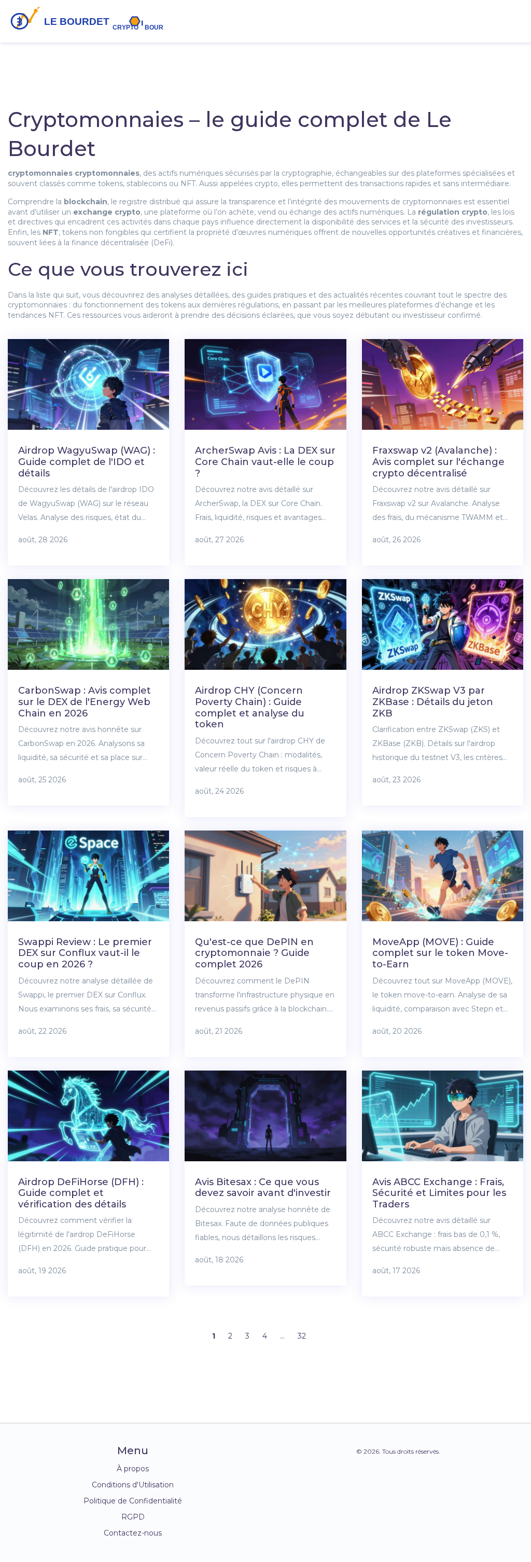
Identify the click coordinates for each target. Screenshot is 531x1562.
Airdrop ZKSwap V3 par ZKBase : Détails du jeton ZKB (432, 702)
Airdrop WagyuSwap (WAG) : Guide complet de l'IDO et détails (86, 462)
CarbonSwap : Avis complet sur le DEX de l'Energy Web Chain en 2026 (84, 702)
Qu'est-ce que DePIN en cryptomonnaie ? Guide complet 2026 (254, 953)
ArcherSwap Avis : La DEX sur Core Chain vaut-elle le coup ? (265, 462)
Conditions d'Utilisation (133, 1484)
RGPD (133, 1517)
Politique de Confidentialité (132, 1500)
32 (302, 1336)
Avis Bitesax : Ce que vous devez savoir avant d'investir (263, 1187)
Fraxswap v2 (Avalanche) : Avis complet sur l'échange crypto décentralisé (438, 462)
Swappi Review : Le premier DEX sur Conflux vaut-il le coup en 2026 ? (85, 953)
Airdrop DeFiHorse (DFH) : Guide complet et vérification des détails (81, 1193)
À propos (133, 1468)
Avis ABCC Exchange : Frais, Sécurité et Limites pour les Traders (439, 1193)
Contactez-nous (133, 1533)
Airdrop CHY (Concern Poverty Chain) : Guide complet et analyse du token (249, 707)
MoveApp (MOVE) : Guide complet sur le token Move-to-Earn (440, 953)
